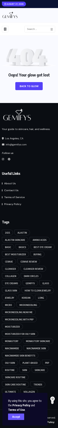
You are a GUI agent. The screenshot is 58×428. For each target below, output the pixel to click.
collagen (10, 276)
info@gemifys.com (16, 144)
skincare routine (15, 377)
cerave (9, 261)
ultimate (10, 391)
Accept (16, 416)
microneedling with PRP (19, 319)
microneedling (28, 305)
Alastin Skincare (15, 240)
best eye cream (43, 247)
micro (8, 305)
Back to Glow (29, 86)
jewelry (9, 297)
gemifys (30, 283)
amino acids (40, 240)
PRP (47, 362)
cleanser (10, 269)
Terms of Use (16, 409)
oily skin (10, 362)
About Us (10, 183)
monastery (11, 341)
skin (24, 370)
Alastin (22, 232)
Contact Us (11, 190)
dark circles (31, 276)
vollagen (29, 391)
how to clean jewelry (38, 290)
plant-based (30, 362)
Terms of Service (14, 197)
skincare (40, 370)
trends (38, 384)
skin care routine (15, 384)
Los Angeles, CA (14, 138)
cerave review (28, 261)
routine (10, 370)
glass (45, 283)
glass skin (11, 290)
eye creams (11, 283)
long (41, 297)
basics (22, 247)
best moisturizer (15, 254)
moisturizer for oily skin (20, 334)
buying (37, 254)
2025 (7, 232)
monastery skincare (38, 341)
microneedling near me (19, 312)
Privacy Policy (21, 405)
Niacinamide (12, 348)
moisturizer (12, 326)
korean (26, 297)
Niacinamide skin (36, 348)
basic (8, 247)
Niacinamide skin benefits (20, 355)
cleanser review (33, 269)
